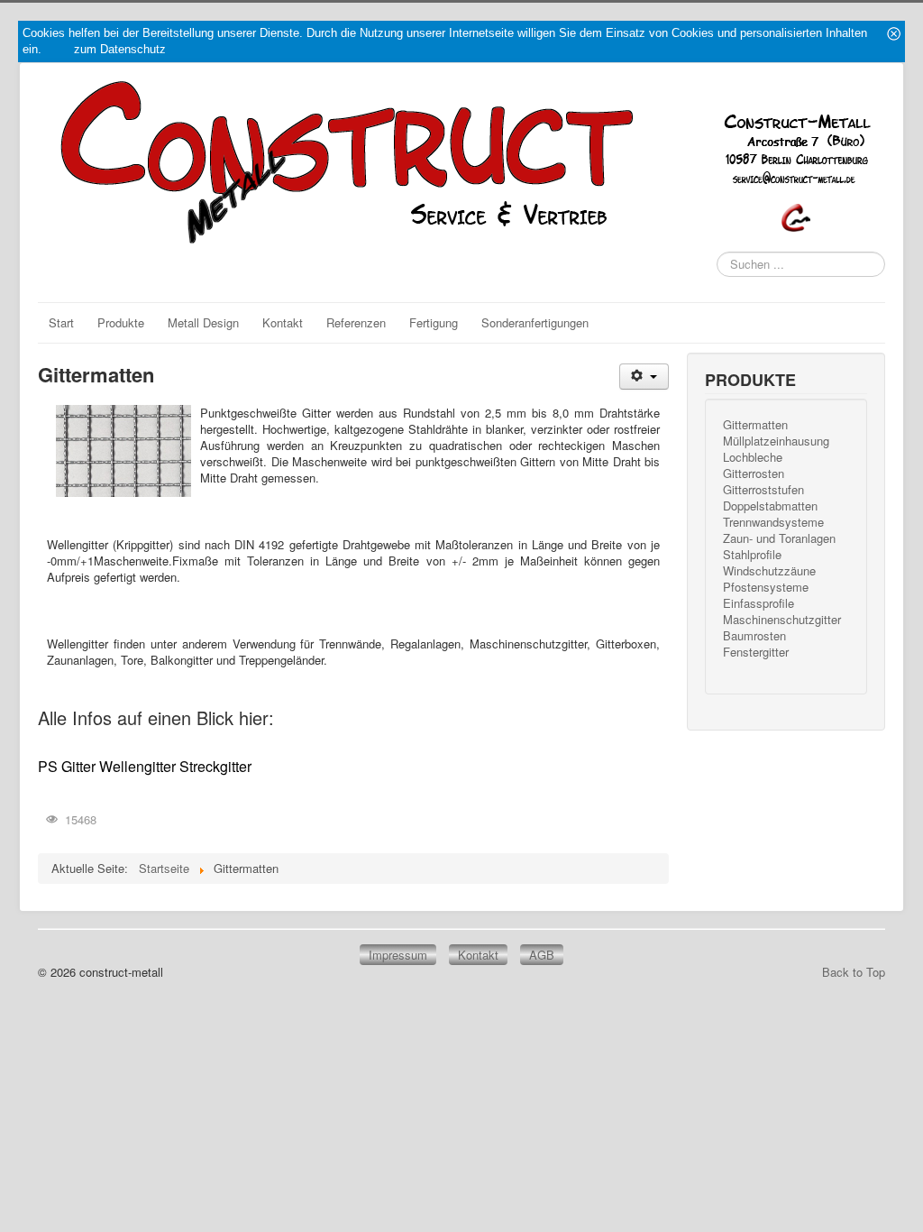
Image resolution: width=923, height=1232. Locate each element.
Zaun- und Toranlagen (779, 538)
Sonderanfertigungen (535, 322)
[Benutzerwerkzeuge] (644, 376)
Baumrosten (754, 636)
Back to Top (853, 971)
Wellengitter (137, 766)
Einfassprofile (758, 603)
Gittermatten (755, 425)
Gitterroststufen (763, 490)
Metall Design (203, 322)
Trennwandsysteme (773, 522)
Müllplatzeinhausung (776, 441)
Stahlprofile (752, 555)
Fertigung (433, 322)
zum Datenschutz (120, 49)
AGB (541, 954)
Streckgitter (215, 766)
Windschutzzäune (769, 571)
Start (61, 322)
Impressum (398, 954)
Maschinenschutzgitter (782, 619)
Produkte (120, 322)
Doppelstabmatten (770, 506)
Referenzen (356, 322)
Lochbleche (752, 457)
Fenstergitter (756, 652)
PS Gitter (67, 766)
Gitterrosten (753, 473)
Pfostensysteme (766, 587)
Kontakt (282, 322)
